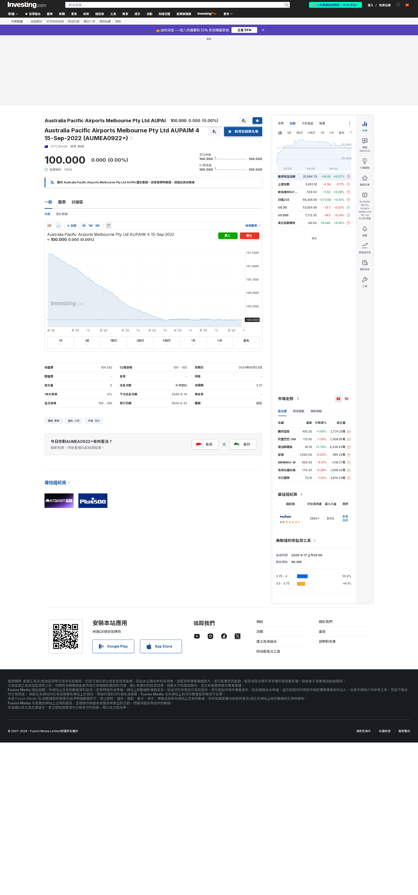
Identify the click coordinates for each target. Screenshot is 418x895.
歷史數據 (62, 214)
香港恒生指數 (286, 176)
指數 (293, 123)
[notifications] (398, 4)
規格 (118, 21)
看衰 (209, 444)
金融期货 (36, 21)
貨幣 (281, 123)
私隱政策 (384, 731)
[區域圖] (58, 225)
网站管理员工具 (268, 651)
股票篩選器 (184, 14)
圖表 (62, 202)
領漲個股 (298, 411)
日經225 (283, 200)
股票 (322, 123)
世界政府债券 (55, 21)
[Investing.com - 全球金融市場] (27, 4)
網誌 (259, 622)
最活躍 (282, 411)
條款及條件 (363, 731)
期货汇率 (89, 21)
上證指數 (284, 184)
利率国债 (17, 21)
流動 (259, 631)
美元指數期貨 (286, 223)
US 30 (282, 207)
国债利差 (74, 21)
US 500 (283, 215)
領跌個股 (316, 411)
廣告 (322, 631)
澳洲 (97, 420)
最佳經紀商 (287, 494)
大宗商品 (307, 123)
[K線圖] (49, 225)
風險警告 (404, 731)
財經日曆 (164, 14)
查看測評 (345, 518)
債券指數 (105, 21)
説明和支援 (327, 641)
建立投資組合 (266, 641)
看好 (246, 444)
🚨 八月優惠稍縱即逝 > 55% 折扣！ (335, 5)
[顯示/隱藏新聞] (108, 225)
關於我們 (325, 622)
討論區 (77, 202)
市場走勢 (285, 398)
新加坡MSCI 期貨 (289, 192)
